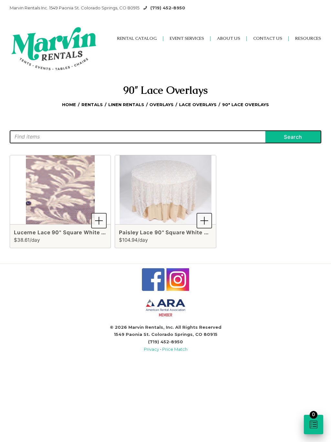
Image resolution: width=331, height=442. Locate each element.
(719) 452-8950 (167, 7)
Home (69, 104)
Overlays (161, 104)
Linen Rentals (126, 104)
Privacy (152, 349)
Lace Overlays (198, 104)
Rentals (92, 104)
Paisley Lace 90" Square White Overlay (172, 232)
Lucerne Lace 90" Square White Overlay (68, 232)
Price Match (174, 349)
